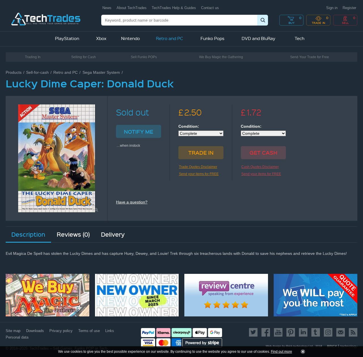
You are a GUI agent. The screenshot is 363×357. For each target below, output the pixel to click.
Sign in (331, 8)
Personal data (17, 337)
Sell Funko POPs (144, 57)
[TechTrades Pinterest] (290, 332)
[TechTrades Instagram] (328, 332)
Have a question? (131, 202)
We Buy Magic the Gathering (221, 57)
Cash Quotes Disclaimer (260, 167)
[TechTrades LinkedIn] (303, 332)
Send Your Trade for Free (309, 57)
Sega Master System (101, 72)
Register (349, 8)
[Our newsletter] (340, 332)
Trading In (33, 57)
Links (109, 331)
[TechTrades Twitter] (254, 332)
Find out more (281, 352)
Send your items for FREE (199, 174)
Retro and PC (65, 72)
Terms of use (89, 331)
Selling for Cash (83, 57)
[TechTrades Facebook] (265, 332)
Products (14, 72)
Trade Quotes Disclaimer (198, 167)
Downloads (35, 331)
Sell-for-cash (37, 72)
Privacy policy (61, 331)
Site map (13, 331)
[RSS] (352, 332)
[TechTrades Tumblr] (315, 332)
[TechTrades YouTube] (278, 332)
